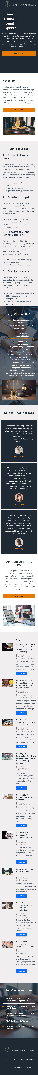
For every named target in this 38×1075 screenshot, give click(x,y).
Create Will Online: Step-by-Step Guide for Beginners (26, 797)
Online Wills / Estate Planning (25, 808)
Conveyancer (22, 881)
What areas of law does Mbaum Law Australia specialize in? (19, 1000)
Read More (21, 673)
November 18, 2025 (24, 692)
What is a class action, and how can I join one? (20, 1007)
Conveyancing (22, 770)
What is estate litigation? (18, 1021)
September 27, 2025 (24, 804)
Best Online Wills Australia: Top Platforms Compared (24, 835)
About (14, 1060)
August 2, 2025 (22, 879)
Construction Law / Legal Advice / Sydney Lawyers (24, 696)
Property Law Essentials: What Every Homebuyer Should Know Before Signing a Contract (26, 758)
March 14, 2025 (22, 915)
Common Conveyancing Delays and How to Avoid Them (24, 871)
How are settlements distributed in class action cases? (20, 1014)
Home (7, 1060)
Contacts (29, 1060)
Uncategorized (22, 844)
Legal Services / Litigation (26, 658)
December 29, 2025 (24, 656)
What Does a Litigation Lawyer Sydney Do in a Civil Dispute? (26, 722)
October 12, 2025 (23, 768)
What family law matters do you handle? (20, 1027)
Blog (21, 1060)
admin (22, 655)
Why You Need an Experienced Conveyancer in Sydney (25, 944)
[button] (19, 1000)
